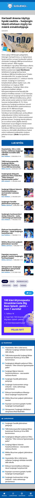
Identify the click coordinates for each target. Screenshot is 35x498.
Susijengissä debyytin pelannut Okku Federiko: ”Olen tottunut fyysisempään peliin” (12, 176)
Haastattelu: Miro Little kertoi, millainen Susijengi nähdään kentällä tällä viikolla (12, 152)
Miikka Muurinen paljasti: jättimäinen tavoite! (12, 243)
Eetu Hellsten (6, 156)
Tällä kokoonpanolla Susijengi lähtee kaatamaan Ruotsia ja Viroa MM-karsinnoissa (11, 164)
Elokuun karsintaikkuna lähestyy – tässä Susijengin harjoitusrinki (12, 231)
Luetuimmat (8, 418)
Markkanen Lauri (22, 281)
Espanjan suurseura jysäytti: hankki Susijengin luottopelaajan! (12, 256)
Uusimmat (8, 343)
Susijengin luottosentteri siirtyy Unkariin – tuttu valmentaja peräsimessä (12, 216)
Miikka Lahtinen (7, 205)
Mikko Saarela (6, 169)
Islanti (12, 281)
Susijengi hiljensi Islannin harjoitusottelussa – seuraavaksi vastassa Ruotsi (12, 192)
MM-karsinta (6, 285)
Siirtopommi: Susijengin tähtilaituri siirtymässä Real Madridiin (11, 268)
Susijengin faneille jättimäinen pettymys (10, 203)
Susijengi (23, 285)
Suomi (15, 285)
